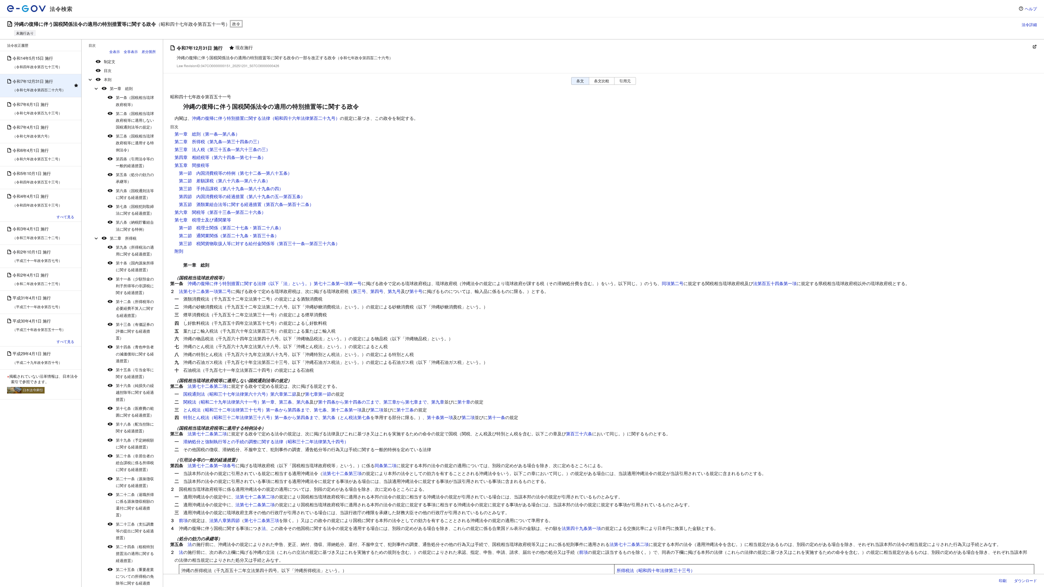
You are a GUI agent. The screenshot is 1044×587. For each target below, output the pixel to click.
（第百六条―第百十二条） (288, 204)
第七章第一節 (318, 394)
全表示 (114, 51)
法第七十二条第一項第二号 (205, 291)
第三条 (285, 402)
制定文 (109, 61)
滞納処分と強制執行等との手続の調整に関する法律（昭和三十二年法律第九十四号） (266, 441)
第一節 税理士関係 (198, 227)
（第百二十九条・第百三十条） (248, 235)
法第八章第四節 (224, 520)
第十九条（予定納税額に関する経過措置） (135, 443)
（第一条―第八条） (220, 134)
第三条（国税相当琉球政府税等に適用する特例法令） (135, 142)
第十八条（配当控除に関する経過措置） (135, 427)
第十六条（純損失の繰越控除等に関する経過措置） (135, 392)
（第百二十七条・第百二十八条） (250, 227)
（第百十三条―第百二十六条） (235, 212)
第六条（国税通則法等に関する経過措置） (135, 194)
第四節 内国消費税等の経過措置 (211, 196)
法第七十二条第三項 (342, 473)
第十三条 (405, 410)
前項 (183, 520)
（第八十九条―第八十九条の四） (250, 188)
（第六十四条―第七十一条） (237, 157)
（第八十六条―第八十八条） (242, 180)
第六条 (302, 402)
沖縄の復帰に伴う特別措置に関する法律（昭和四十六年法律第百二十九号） (266, 118)
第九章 (437, 402)
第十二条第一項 (346, 410)
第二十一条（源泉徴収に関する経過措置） (135, 482)
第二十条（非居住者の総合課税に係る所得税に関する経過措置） (135, 462)
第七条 (320, 410)
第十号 (415, 291)
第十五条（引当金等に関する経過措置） (135, 373)
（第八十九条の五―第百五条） (274, 196)
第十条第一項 (440, 417)
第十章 (463, 402)
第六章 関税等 (190, 212)
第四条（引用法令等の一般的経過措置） (135, 162)
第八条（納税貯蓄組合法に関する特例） (135, 225)
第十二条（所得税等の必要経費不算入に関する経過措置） (135, 308)
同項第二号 (672, 283)
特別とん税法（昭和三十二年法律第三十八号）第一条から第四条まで (250, 417)
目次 (107, 70)
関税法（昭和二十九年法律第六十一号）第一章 (229, 402)
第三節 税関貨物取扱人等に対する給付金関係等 (227, 243)
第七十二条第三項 (261, 520)
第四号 (376, 291)
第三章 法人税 (190, 149)
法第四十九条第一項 (581, 528)
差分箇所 (149, 51)
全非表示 (131, 51)
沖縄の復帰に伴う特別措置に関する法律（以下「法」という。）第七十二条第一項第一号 (275, 283)
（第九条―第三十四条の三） (233, 141)
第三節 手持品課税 (198, 188)
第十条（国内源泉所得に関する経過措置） (135, 266)
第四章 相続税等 (192, 157)
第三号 (359, 291)
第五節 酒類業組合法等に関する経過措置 (220, 204)
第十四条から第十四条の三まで (348, 402)
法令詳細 (1029, 24)
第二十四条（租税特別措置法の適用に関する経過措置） (135, 553)
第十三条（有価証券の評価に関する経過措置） (135, 331)
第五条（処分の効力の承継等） (135, 178)
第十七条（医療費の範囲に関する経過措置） (135, 411)
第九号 (394, 291)
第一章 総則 (121, 88)
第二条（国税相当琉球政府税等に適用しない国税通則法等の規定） (135, 120)
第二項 (376, 410)
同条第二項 (385, 465)
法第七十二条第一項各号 (211, 465)
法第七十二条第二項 (207, 386)
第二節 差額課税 (196, 180)
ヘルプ (1031, 8)
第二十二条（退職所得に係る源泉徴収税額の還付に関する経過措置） (135, 505)
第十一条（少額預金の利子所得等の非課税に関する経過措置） (135, 285)
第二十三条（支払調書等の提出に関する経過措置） (135, 530)
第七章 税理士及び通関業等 (203, 220)
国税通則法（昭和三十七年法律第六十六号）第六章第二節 (239, 394)
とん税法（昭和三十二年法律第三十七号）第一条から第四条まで (246, 410)
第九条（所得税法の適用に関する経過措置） (135, 250)
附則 (179, 251)
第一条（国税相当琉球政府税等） (135, 101)
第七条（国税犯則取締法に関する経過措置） (135, 210)
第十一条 (496, 417)
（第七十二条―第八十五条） (263, 173)
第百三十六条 (579, 433)
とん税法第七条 (355, 417)
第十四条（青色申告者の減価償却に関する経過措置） (135, 353)
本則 (107, 79)
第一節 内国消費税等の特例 (207, 173)
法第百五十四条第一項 (775, 283)
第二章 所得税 (123, 238)
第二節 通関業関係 (198, 235)
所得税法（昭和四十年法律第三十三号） (656, 570)
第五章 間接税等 (192, 165)
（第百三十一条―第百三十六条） (307, 243)
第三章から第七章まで (405, 402)
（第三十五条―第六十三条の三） (237, 149)
